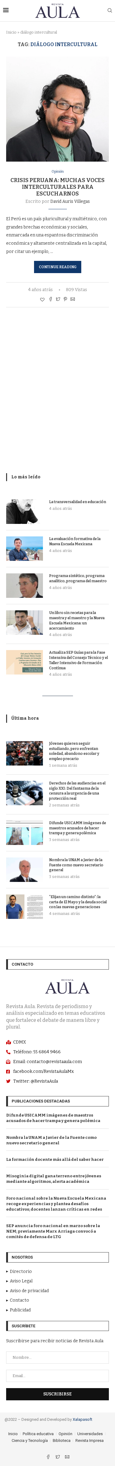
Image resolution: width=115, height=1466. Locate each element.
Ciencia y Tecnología (30, 1440)
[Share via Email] (73, 299)
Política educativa (38, 1433)
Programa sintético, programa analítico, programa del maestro (78, 578)
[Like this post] (42, 299)
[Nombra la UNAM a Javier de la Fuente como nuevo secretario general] (24, 869)
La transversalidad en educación (77, 502)
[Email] (67, 1457)
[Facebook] (48, 1457)
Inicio (11, 32)
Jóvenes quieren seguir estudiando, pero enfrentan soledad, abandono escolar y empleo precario (74, 751)
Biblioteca (62, 1440)
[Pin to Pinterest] (65, 299)
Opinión (58, 172)
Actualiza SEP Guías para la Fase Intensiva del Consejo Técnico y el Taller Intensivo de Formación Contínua (78, 660)
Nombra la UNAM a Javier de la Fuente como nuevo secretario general (76, 865)
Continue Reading (57, 267)
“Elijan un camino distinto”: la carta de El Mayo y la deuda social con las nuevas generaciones (78, 902)
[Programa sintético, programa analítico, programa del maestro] (24, 585)
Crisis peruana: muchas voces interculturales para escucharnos (57, 187)
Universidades (90, 1433)
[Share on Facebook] (50, 299)
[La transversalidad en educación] (24, 511)
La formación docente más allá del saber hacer (55, 1159)
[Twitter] (58, 1457)
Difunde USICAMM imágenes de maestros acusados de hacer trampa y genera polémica (77, 828)
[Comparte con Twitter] (58, 299)
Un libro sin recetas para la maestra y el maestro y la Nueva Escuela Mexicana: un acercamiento (77, 620)
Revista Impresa (89, 1440)
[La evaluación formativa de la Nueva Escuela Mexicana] (24, 548)
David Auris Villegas (70, 201)
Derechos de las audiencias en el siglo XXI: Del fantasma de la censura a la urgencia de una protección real (77, 791)
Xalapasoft (82, 1419)
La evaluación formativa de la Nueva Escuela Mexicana (75, 541)
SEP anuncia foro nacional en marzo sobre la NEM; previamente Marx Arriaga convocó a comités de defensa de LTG (53, 1231)
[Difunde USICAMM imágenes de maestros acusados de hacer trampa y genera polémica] (24, 833)
